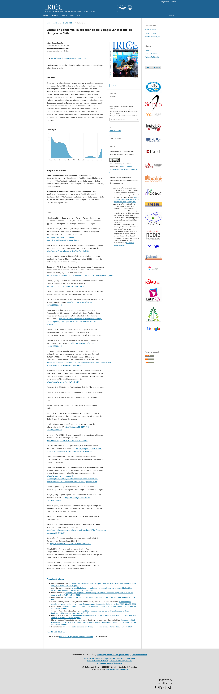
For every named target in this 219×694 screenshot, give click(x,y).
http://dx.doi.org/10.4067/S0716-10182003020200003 (67, 441)
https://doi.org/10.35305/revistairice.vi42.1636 (68, 58)
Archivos (55, 15)
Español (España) (151, 54)
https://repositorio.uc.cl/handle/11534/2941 (64, 382)
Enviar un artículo (153, 67)
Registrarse (165, 2)
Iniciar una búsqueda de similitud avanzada (76, 637)
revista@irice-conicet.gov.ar (117, 669)
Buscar (171, 15)
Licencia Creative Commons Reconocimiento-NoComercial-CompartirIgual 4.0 (126, 199)
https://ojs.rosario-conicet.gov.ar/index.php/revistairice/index (122, 655)
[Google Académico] (153, 329)
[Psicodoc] (153, 260)
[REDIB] (153, 241)
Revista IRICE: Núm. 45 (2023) (76, 613)
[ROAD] (153, 285)
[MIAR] (153, 246)
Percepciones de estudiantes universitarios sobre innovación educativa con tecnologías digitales (91, 603)
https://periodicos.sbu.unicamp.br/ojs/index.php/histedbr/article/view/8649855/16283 (80, 275)
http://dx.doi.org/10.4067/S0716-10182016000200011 (70, 544)
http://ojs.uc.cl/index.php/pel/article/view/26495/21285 (68, 251)
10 (60, 632)
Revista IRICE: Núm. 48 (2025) (82, 590)
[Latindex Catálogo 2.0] (153, 127)
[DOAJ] (153, 115)
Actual (45, 15)
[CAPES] (153, 225)
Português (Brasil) (152, 57)
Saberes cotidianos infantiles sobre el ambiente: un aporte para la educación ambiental (95, 606)
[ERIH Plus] (153, 140)
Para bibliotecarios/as (152, 37)
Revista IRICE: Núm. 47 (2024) (121, 627)
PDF (114, 85)
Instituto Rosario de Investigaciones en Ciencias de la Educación (109, 658)
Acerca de (74, 15)
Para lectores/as (150, 30)
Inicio (48, 23)
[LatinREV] (153, 295)
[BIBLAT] (153, 182)
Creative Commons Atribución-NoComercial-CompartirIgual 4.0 (123, 169)
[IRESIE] (153, 206)
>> (64, 632)
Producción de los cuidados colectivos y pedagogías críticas (86, 627)
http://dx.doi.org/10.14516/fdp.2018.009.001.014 (65, 286)
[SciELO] (153, 103)
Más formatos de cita (118, 120)
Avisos (64, 15)
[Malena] (153, 195)
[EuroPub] (153, 314)
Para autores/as (150, 33)
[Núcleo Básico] (153, 87)
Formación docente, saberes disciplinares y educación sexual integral (90, 597)
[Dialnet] (153, 155)
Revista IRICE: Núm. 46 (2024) (67, 586)
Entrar (173, 2)
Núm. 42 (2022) (67, 23)
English (148, 50)
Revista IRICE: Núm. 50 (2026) (125, 604)
